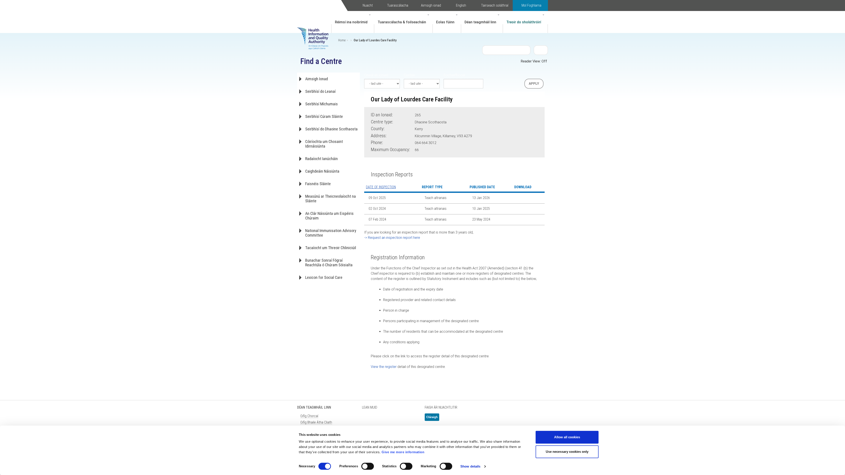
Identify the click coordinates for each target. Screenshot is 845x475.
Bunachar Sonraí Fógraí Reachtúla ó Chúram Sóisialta (329, 262)
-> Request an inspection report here (392, 238)
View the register (384, 367)
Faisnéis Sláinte (318, 183)
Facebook (378, 418)
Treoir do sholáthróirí (523, 22)
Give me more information (403, 452)
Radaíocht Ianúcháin (321, 158)
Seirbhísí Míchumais (321, 104)
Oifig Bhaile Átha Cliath (316, 422)
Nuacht (368, 5)
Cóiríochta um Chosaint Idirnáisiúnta (324, 143)
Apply (534, 84)
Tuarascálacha (397, 5)
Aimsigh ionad (431, 5)
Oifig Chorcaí (309, 416)
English (461, 5)
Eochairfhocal (454, 75)
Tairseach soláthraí (494, 5)
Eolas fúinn (445, 22)
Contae (409, 75)
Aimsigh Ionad (316, 79)
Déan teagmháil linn (480, 22)
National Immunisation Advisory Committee (330, 233)
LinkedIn (389, 418)
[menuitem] (352, 22)
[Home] (315, 32)
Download (520, 198)
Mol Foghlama (531, 5)
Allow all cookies (567, 437)
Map (479, 135)
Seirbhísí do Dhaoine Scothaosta (331, 129)
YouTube (400, 418)
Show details (470, 466)
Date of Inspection (381, 187)
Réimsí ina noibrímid (351, 22)
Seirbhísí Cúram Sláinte (324, 116)
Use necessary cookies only (567, 451)
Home (341, 40)
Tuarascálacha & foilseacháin (402, 22)
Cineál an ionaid (376, 75)
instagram (411, 418)
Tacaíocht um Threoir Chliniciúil (330, 247)
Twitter (367, 418)
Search (540, 50)
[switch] (367, 466)
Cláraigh (432, 417)
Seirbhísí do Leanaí (320, 91)
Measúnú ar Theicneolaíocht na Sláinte (330, 198)
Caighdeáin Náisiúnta (322, 171)
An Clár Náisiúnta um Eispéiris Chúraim (329, 215)
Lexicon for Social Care (323, 277)
